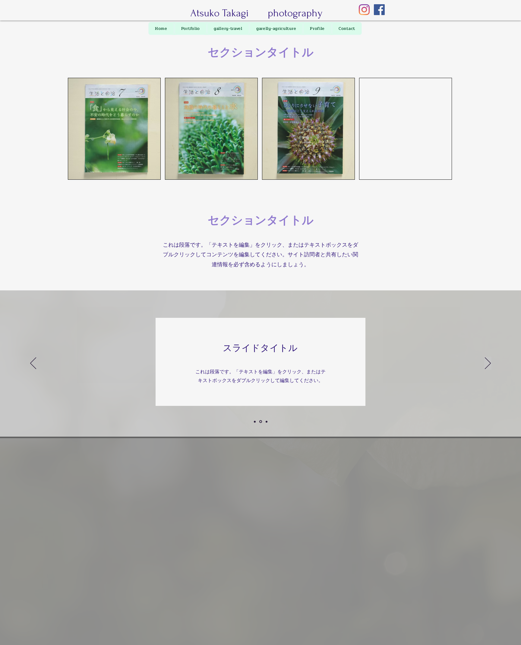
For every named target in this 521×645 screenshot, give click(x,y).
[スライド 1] (255, 421)
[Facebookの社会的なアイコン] (379, 9)
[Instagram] (364, 9)
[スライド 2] (260, 421)
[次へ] (488, 363)
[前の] (33, 363)
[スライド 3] (266, 421)
